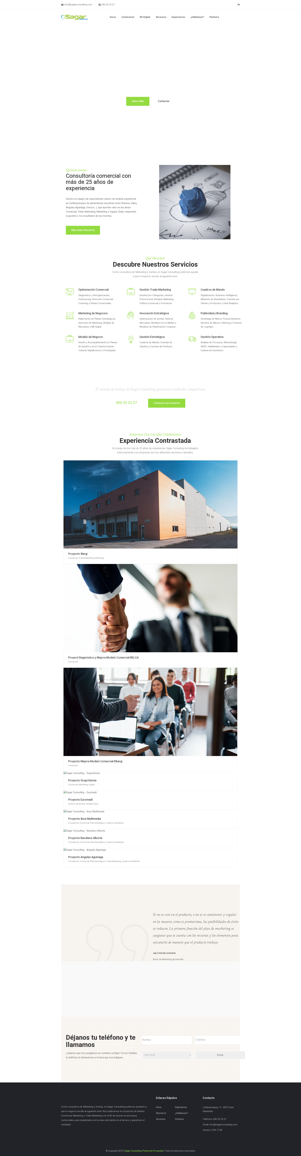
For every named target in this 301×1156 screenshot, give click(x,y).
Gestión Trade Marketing (155, 290)
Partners (214, 17)
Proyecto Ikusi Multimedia (84, 819)
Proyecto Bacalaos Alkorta (85, 838)
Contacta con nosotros (167, 403)
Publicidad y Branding (214, 313)
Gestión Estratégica (152, 337)
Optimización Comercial (93, 290)
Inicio (113, 17)
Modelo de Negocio (90, 337)
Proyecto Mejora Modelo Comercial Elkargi (95, 761)
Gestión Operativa (212, 337)
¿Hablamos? (197, 17)
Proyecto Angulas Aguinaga (85, 857)
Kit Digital (145, 17)
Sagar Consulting (133, 1151)
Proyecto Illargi (77, 554)
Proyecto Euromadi (80, 800)
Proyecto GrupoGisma (82, 780)
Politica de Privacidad (153, 1151)
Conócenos (127, 17)
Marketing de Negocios (93, 313)
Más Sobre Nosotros (83, 230)
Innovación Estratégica (154, 313)
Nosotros (161, 1113)
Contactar (163, 101)
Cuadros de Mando (213, 290)
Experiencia (178, 17)
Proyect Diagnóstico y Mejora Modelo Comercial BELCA (103, 658)
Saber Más (138, 101)
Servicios (161, 17)
